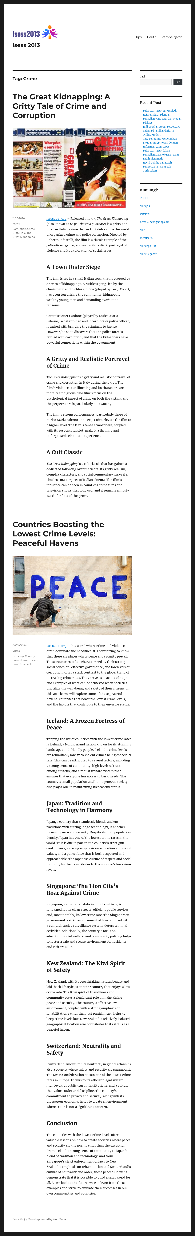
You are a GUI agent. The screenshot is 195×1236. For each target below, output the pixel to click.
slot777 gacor (148, 254)
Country (30, 655)
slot (142, 230)
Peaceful (27, 663)
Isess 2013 (26, 45)
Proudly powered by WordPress (47, 1219)
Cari (142, 76)
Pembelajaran (171, 37)
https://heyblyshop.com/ (155, 222)
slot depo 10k (148, 246)
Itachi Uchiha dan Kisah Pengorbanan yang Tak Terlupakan (157, 166)
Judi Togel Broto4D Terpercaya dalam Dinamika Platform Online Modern (161, 130)
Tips (139, 37)
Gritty (16, 232)
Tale (23, 232)
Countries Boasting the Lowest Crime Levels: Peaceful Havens (58, 534)
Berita (151, 37)
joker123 (145, 214)
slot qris (145, 206)
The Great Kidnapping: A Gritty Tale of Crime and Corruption (61, 106)
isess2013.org (56, 218)
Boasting (18, 655)
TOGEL (144, 198)
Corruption (19, 228)
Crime (31, 228)
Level (34, 659)
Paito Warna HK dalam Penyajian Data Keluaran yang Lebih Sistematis (161, 154)
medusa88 (146, 238)
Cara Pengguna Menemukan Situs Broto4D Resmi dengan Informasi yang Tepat (160, 142)
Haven (25, 659)
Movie (16, 223)
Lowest (17, 663)
